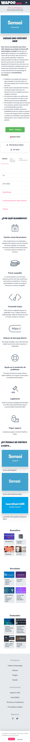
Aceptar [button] (11, 739)
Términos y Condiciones (15, 702)
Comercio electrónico (9, 200)
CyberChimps (7, 192)
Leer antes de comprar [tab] (12, 160)
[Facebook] (13, 719)
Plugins (15, 675)
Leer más (19, 739)
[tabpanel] (15, 302)
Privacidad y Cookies (15, 707)
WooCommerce (22, 200)
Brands (15, 680)
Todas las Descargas (15, 666)
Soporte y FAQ (15, 693)
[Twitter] (17, 719)
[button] (26, 2)
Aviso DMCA (15, 697)
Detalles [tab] (4, 159)
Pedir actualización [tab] (23, 159)
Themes (5, 209)
